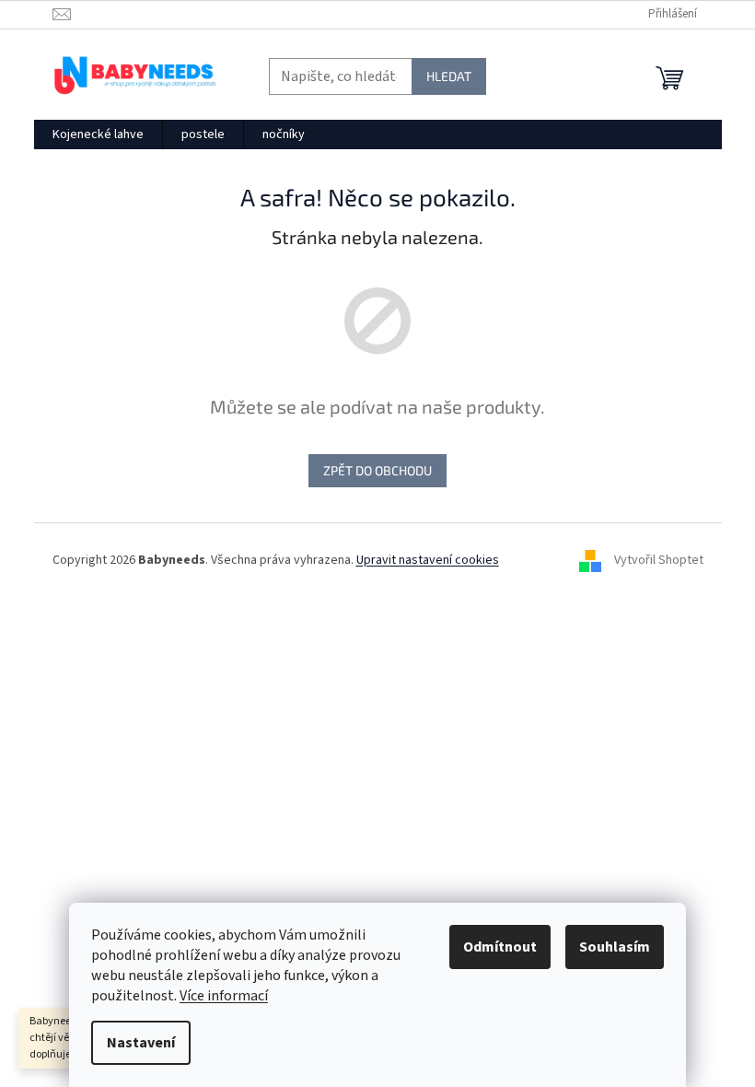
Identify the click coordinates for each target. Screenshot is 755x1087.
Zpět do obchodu (377, 470)
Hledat (448, 76)
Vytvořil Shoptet (658, 560)
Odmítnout (500, 947)
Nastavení (141, 1043)
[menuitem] (98, 134)
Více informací (224, 996)
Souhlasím (614, 947)
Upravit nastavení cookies (427, 560)
